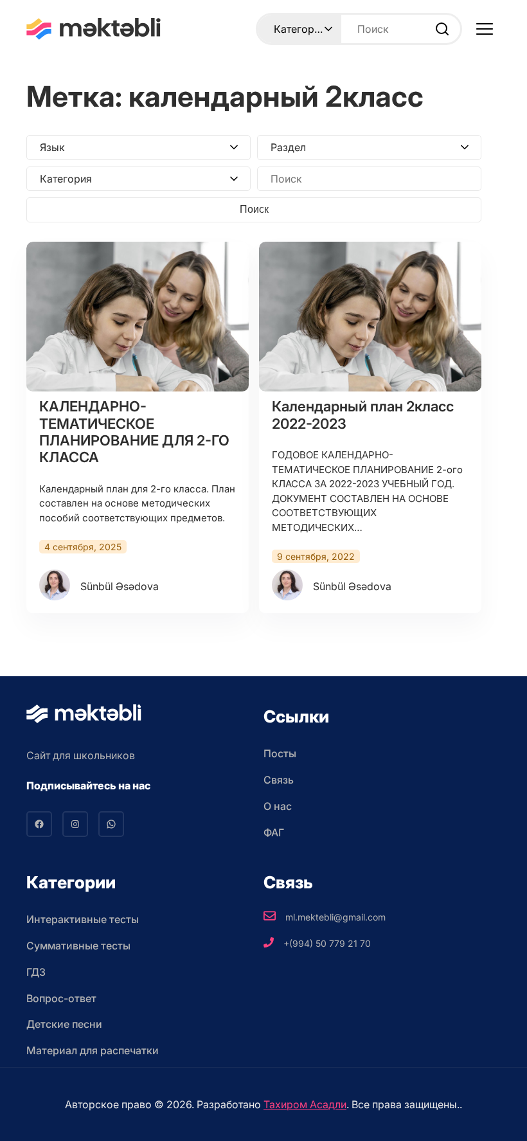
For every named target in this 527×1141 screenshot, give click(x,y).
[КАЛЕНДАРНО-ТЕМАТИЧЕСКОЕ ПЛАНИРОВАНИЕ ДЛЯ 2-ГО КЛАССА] (137, 316)
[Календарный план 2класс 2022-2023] (370, 316)
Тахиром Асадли (305, 1104)
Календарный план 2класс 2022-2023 (363, 414)
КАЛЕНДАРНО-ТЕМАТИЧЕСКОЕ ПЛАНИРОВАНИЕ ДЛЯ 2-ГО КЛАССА (134, 431)
